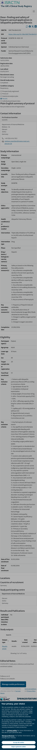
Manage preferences (8, 735)
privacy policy (12, 730)
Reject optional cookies (18, 747)
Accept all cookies (18, 742)
